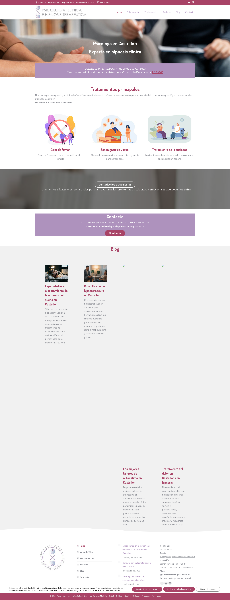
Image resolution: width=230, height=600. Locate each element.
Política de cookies (56, 590)
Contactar (115, 233)
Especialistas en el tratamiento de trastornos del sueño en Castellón (56, 295)
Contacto (84, 577)
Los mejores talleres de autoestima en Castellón (133, 578)
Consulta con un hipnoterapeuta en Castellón (94, 290)
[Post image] (119, 545)
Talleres (84, 564)
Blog (82, 570)
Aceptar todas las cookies (147, 589)
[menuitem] (119, 12)
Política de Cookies (124, 596)
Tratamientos (87, 558)
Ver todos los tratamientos (115, 184)
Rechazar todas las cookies (179, 589)
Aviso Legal (156, 596)
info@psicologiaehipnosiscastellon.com (177, 556)
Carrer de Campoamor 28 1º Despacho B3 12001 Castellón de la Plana (66, 2)
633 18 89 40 (105, 2)
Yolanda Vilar (86, 552)
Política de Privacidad (141, 596)
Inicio (82, 545)
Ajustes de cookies (208, 589)
